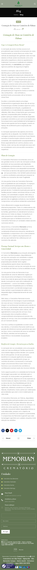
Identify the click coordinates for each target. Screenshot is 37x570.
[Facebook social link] (3, 430)
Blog (21, 15)
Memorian (23, 227)
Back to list (18, 438)
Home (16, 15)
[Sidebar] (2, 173)
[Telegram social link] (20, 430)
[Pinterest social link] (11, 430)
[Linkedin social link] (16, 430)
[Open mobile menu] (2, 4)
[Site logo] (18, 4)
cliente (18, 29)
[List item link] (18, 479)
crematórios (18, 64)
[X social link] (7, 430)
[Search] (35, 4)
